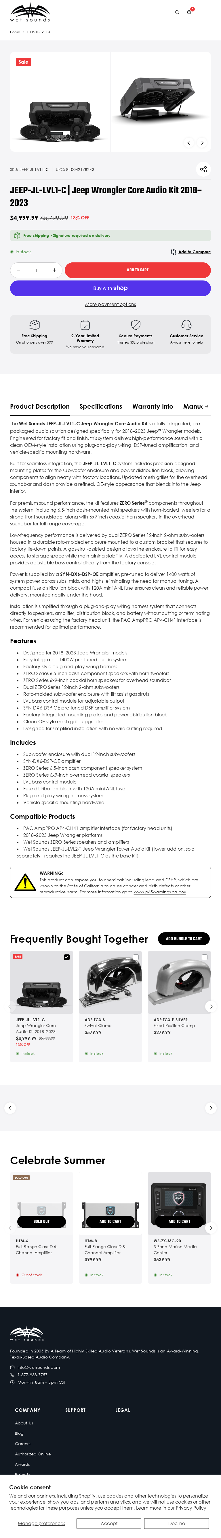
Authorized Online (33, 1453)
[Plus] (54, 270)
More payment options (110, 304)
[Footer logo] (27, 1334)
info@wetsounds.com (39, 1367)
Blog (19, 1433)
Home (15, 32)
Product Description (40, 406)
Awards (22, 1464)
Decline (176, 1523)
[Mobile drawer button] (204, 12)
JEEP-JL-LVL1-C (39, 32)
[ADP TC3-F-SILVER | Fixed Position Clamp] (179, 982)
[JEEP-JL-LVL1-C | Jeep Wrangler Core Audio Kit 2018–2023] (41, 982)
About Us (24, 1422)
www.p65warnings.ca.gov (160, 891)
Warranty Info (152, 406)
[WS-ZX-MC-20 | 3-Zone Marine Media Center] (179, 1203)
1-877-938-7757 (32, 1374)
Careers (22, 1443)
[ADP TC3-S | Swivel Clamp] (110, 982)
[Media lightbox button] (60, 102)
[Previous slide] (189, 143)
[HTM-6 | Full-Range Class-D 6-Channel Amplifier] (41, 1203)
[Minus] (18, 270)
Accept (109, 1523)
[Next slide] (202, 143)
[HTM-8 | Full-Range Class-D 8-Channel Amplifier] (110, 1203)
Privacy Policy (191, 1508)
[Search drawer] (177, 12)
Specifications (101, 406)
